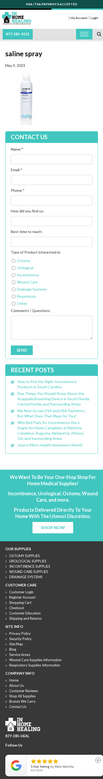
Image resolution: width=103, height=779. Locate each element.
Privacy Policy (20, 633)
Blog (12, 649)
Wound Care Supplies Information (35, 660)
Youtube (21, 751)
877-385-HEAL (17, 736)
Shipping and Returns (25, 618)
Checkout (16, 608)
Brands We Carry (22, 701)
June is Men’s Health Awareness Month (50, 445)
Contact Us (17, 707)
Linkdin (27, 751)
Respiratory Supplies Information (34, 665)
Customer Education (25, 613)
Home (13, 680)
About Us (16, 685)
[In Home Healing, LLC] (16, 15)
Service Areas (19, 654)
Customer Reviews (23, 691)
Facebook (8, 751)
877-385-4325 (18, 34)
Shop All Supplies (22, 696)
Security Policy (20, 639)
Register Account (22, 597)
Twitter (14, 751)
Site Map (16, 644)
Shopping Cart (20, 602)
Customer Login (21, 592)
